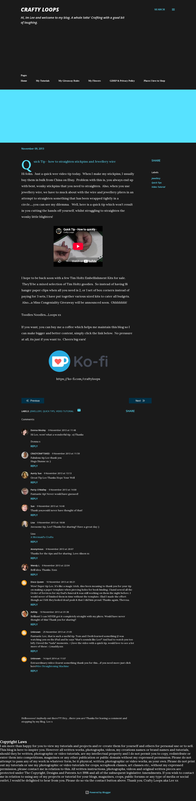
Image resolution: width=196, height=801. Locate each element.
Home (24, 80)
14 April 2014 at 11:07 (54, 658)
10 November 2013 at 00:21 (60, 581)
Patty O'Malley (38, 489)
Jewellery (156, 178)
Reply (34, 446)
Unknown (36, 631)
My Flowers (94, 80)
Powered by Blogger (100, 792)
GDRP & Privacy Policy (122, 80)
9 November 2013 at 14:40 (50, 506)
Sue (32, 506)
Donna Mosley (38, 430)
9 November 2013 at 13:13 (58, 473)
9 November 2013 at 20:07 (59, 549)
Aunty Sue (36, 473)
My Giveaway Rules (68, 80)
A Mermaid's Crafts (42, 537)
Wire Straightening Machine (52, 666)
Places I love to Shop (154, 80)
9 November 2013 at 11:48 (62, 430)
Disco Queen (37, 581)
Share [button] (156, 160)
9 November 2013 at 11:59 (66, 453)
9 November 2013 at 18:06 (51, 522)
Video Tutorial (158, 186)
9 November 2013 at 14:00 (62, 489)
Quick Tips (157, 182)
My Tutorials (42, 80)
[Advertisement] (98, 51)
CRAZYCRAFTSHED (40, 453)
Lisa (33, 522)
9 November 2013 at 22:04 (56, 565)
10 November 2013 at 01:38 (54, 611)
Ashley (34, 611)
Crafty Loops (40, 9)
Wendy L (35, 565)
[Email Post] (79, 411)
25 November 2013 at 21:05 (57, 631)
